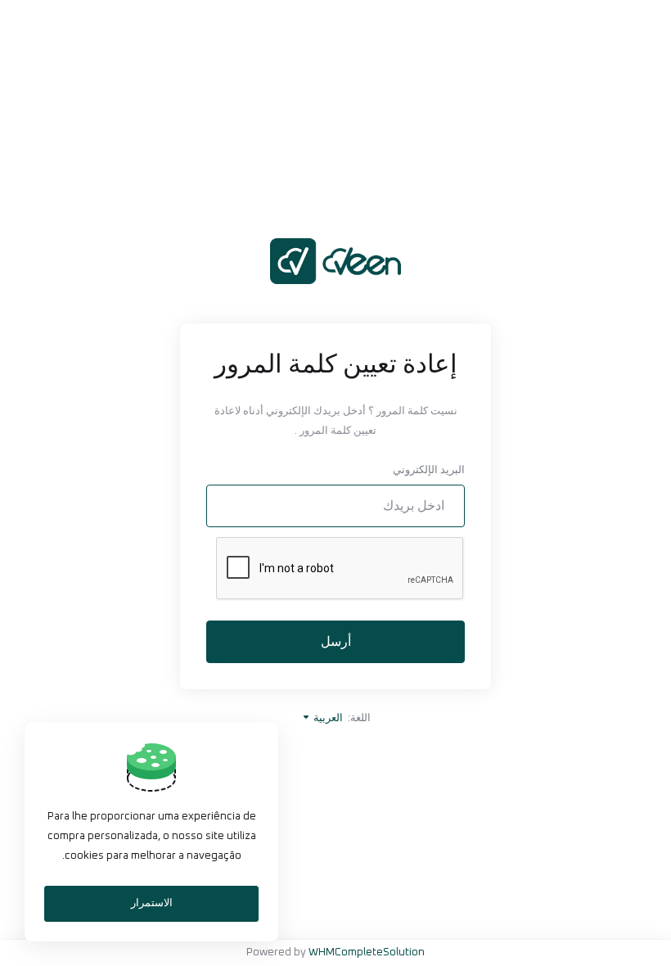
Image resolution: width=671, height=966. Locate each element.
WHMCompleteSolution (366, 952)
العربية (327, 718)
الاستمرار (152, 903)
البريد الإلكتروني (429, 470)
